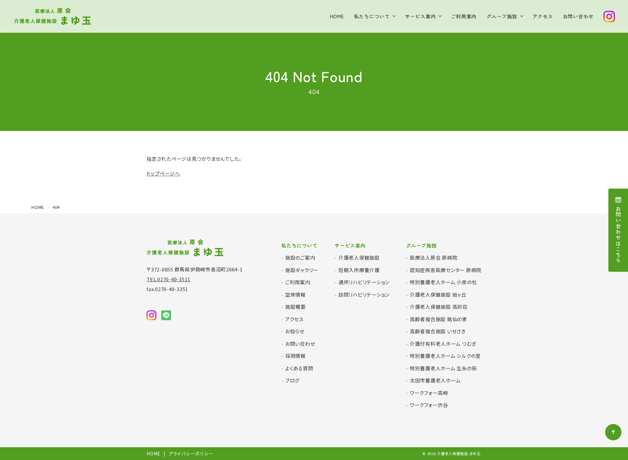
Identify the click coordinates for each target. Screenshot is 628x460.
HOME (337, 16)
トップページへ (163, 173)
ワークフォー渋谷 (429, 404)
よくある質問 (299, 368)
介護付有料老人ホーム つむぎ (443, 343)
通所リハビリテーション (364, 282)
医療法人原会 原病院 (434, 257)
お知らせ (295, 331)
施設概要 (295, 306)
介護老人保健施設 (359, 257)
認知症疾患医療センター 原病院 (445, 270)
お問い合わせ (578, 16)
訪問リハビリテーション (364, 294)
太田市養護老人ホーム (435, 380)
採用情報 (295, 355)
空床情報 (295, 294)
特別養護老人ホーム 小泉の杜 (443, 282)
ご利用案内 (464, 16)
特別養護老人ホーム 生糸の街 (443, 368)
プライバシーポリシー (191, 453)
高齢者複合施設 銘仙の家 (438, 319)
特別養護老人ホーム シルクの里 (445, 355)
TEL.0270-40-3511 (168, 279)
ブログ (292, 380)
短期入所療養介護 (359, 270)
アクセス (542, 16)
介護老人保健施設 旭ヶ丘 (438, 294)
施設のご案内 (300, 257)
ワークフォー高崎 (429, 392)
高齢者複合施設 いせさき (438, 331)
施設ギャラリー (301, 270)
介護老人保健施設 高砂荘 (439, 306)
